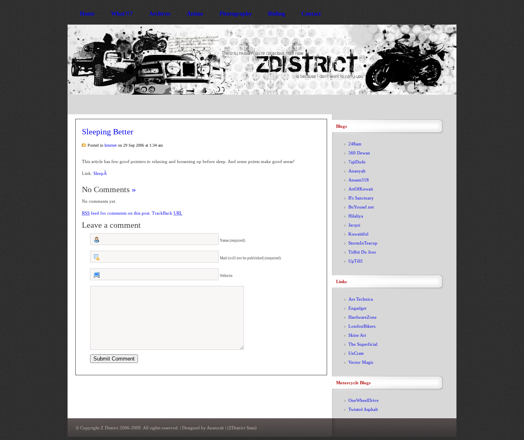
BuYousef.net (361, 206)
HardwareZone (362, 317)
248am (354, 143)
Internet (110, 145)
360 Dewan (359, 152)
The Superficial (362, 344)
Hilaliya (355, 215)
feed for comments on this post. (116, 213)
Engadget (357, 308)
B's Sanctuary (361, 197)
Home (87, 14)
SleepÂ (100, 173)
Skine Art (357, 335)
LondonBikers (361, 326)
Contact (311, 14)
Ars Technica (360, 299)
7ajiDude (357, 161)
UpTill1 (355, 261)
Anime (195, 14)
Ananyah (357, 170)
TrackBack (167, 213)
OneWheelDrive (363, 400)
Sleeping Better (107, 131)
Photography (235, 14)
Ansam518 (358, 179)
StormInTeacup (362, 242)
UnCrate (356, 353)
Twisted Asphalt (363, 409)
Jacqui (354, 224)
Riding (276, 14)
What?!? (122, 14)
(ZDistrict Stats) (242, 427)
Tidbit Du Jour (362, 251)
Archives (159, 14)
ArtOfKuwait (360, 188)
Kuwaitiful (358, 233)
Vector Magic (361, 362)
